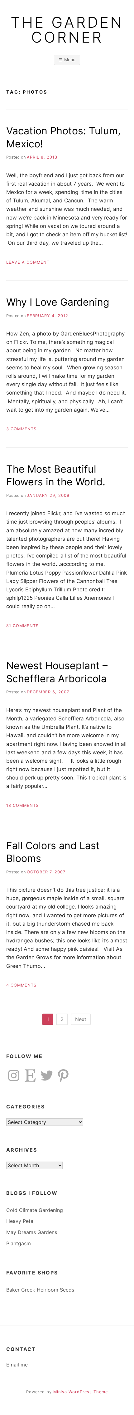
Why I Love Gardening (57, 302)
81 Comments (22, 625)
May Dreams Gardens (31, 1232)
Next (80, 1019)
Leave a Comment (28, 262)
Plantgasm (18, 1243)
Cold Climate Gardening (34, 1210)
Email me (17, 1365)
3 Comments (21, 429)
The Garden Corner (67, 30)
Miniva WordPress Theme (80, 1392)
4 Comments (21, 985)
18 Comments (22, 805)
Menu (69, 59)
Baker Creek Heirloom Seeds (40, 1290)
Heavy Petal (20, 1221)
